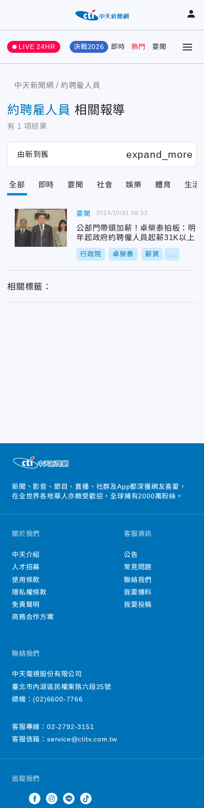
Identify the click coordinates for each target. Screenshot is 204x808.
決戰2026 (89, 46)
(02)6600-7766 (58, 699)
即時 (118, 46)
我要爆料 (138, 592)
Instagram (51, 798)
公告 (131, 554)
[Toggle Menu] (187, 47)
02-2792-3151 (70, 726)
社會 (105, 185)
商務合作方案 (33, 617)
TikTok (86, 798)
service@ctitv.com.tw (82, 739)
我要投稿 (138, 604)
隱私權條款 (29, 592)
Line (68, 798)
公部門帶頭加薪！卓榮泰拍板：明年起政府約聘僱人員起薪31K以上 (41, 228)
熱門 (138, 46)
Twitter (17, 798)
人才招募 (26, 567)
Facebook (34, 798)
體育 (163, 185)
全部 (17, 185)
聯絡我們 (138, 580)
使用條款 (26, 580)
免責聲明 (26, 604)
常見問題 (138, 567)
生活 (193, 185)
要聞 (159, 46)
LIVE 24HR (37, 46)
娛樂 (134, 185)
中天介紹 (26, 554)
